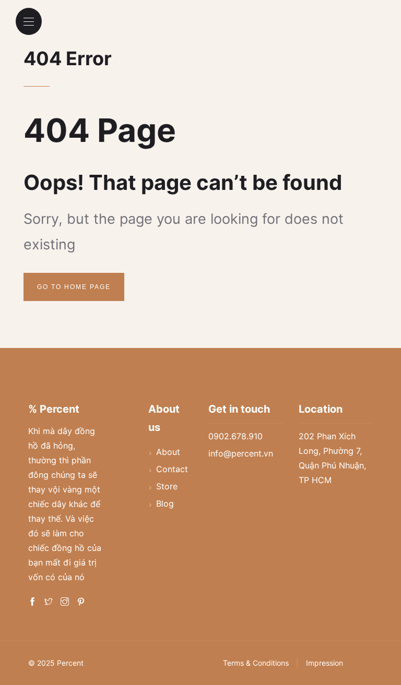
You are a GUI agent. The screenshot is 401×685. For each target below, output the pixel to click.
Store (167, 486)
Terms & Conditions (256, 662)
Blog (165, 503)
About (168, 452)
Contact (172, 469)
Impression (324, 662)
